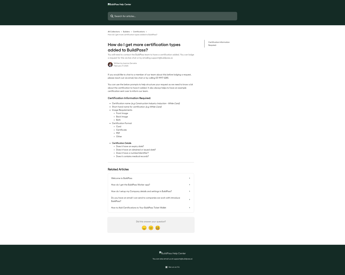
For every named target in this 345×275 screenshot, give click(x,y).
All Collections (114, 31)
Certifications (139, 31)
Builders (126, 31)
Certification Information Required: (219, 43)
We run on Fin (174, 267)
